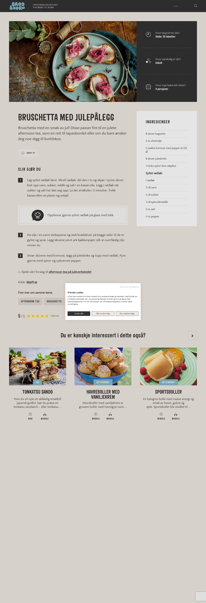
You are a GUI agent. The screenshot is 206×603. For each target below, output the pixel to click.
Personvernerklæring (129, 287)
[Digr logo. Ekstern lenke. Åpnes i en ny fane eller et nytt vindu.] (70, 289)
